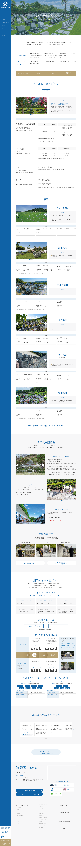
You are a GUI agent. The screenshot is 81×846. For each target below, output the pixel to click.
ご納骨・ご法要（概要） (21, 821)
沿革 (17, 811)
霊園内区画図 (41, 815)
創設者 (18, 809)
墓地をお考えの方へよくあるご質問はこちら (46, 752)
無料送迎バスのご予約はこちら (7, 828)
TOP (16, 35)
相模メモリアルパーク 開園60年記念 (66, 802)
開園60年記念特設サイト (7, 832)
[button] (30, 114)
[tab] (45, 738)
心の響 (68, 789)
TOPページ (18, 802)
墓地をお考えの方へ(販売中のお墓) (46, 802)
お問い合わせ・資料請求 (5, 840)
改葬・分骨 (19, 825)
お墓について (19, 807)
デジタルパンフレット (7, 837)
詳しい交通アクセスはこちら (61, 781)
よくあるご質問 (62, 828)
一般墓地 (38, 73)
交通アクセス (41, 831)
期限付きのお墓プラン (68, 73)
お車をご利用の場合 (43, 833)
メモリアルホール (42, 819)
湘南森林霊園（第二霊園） (64, 812)
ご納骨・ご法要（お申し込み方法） (23, 823)
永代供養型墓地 (53, 73)
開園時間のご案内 (42, 823)
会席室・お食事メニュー (43, 817)
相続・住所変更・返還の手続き (22, 827)
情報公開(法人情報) (20, 815)
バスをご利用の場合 (43, 835)
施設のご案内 (41, 813)
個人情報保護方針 (62, 825)
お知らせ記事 (61, 818)
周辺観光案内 (41, 827)
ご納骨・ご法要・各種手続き (22, 819)
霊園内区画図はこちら (30, 563)
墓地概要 (18, 813)
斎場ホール (41, 821)
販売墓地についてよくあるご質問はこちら (62, 563)
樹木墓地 (23, 73)
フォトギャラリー (42, 825)
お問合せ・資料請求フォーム (65, 821)
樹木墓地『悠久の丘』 (43, 804)
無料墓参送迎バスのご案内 (44, 839)
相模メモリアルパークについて (22, 805)
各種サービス (19, 829)
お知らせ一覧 (61, 816)
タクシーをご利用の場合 (43, 837)
